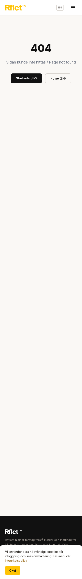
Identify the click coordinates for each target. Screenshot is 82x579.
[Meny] (73, 7)
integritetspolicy (16, 560)
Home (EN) (58, 78)
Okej (12, 570)
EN (60, 7)
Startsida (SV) (26, 78)
